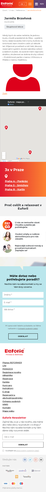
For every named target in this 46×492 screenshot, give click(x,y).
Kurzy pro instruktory (7, 387)
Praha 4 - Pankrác (16, 181)
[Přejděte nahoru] (41, 487)
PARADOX (7, 369)
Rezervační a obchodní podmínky (12, 396)
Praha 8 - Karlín (15, 189)
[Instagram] (36, 460)
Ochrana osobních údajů (11, 403)
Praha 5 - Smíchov (16, 185)
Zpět (4, 93)
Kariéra (5, 382)
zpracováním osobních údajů (27, 451)
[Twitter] (30, 460)
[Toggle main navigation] (30, 4)
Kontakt (6, 408)
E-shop (6, 392)
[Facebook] (25, 460)
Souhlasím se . (22, 451)
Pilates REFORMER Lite (12, 364)
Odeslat (23, 336)
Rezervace (7, 379)
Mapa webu (8, 411)
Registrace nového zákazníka (11, 373)
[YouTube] (41, 460)
